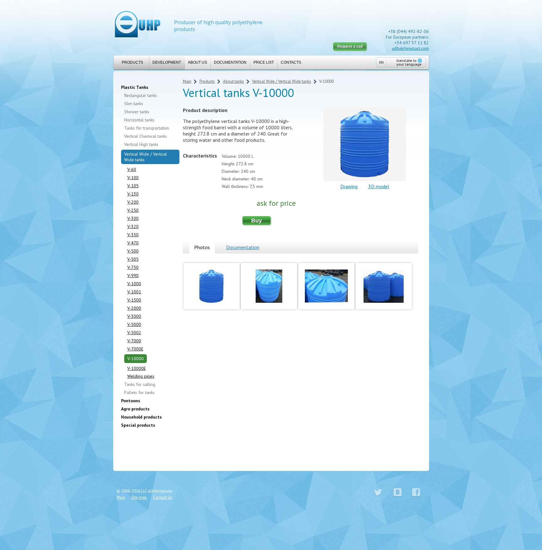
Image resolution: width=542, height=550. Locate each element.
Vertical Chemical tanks (145, 136)
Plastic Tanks (134, 87)
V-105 (133, 186)
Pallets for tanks (139, 392)
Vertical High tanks (141, 144)
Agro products (135, 409)
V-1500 (134, 300)
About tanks (233, 81)
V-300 (133, 218)
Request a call (350, 46)
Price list (263, 62)
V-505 (133, 259)
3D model (378, 186)
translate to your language (409, 62)
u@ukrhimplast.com (410, 48)
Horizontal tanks (139, 120)
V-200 (133, 202)
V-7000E (135, 349)
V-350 (133, 235)
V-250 (133, 210)
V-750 (133, 267)
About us (197, 62)
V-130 (133, 194)
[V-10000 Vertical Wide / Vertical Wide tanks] (211, 310)
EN (381, 62)
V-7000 (134, 341)
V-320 (133, 226)
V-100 (133, 177)
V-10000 (135, 358)
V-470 (133, 243)
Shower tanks (136, 112)
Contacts (291, 62)
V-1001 (134, 292)
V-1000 (134, 283)
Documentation (230, 62)
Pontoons (130, 400)
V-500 (133, 251)
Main (187, 81)
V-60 (131, 169)
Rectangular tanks (140, 95)
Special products (138, 425)
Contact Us (162, 497)
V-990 (133, 275)
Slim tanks (133, 103)
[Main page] (138, 24)
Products (132, 62)
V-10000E (136, 368)
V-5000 (134, 324)
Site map (139, 497)
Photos (202, 247)
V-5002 (134, 332)
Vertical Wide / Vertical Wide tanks (145, 157)
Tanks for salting (139, 384)
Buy (256, 220)
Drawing (349, 186)
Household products (141, 417)
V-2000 (134, 308)
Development (166, 62)
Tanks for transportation (146, 128)
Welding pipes (140, 376)
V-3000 (134, 316)
